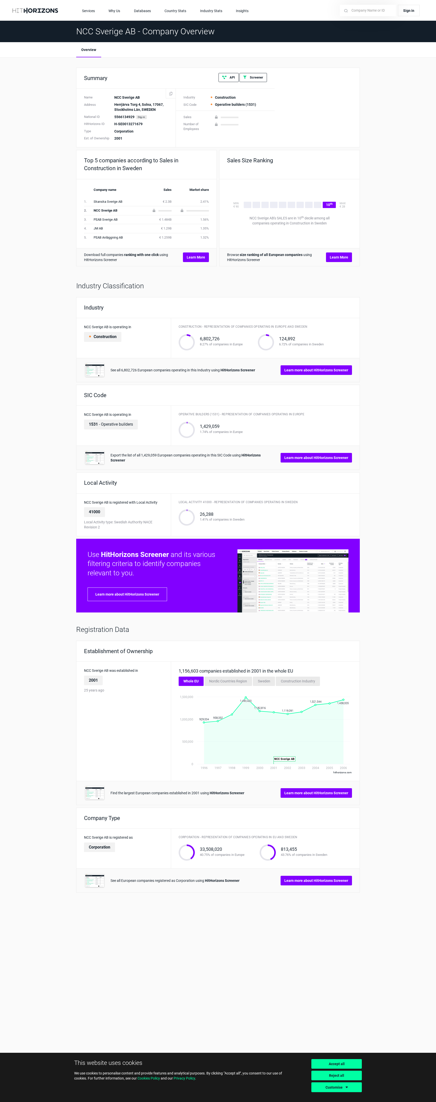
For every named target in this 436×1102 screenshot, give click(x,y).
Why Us (114, 11)
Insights (242, 11)
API (232, 77)
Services (88, 11)
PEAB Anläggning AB (108, 237)
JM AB (98, 228)
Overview (88, 50)
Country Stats (175, 11)
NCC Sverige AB (105, 210)
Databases (142, 11)
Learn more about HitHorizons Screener (316, 370)
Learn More (196, 257)
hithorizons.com (342, 772)
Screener (256, 77)
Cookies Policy (149, 1078)
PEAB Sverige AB (106, 219)
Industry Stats (211, 11)
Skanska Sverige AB (108, 201)
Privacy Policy (184, 1078)
